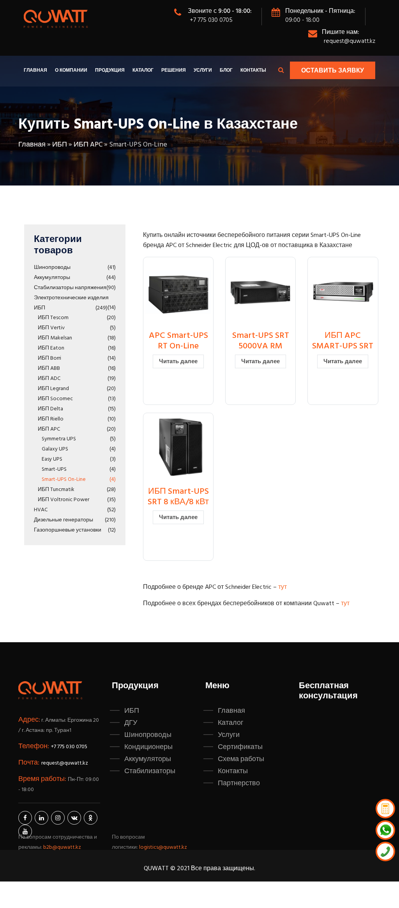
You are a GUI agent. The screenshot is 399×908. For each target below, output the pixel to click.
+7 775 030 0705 (211, 20)
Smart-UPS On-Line (64, 479)
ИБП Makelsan (55, 338)
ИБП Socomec (55, 398)
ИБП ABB (49, 368)
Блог (226, 70)
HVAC (41, 509)
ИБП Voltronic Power (63, 499)
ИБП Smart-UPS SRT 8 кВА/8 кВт (178, 497)
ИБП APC (88, 144)
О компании (71, 70)
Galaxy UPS (55, 449)
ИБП (59, 144)
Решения (173, 70)
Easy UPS (52, 459)
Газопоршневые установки (67, 530)
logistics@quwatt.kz (163, 847)
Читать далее (178, 361)
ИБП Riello (51, 419)
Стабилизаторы (149, 771)
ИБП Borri (49, 358)
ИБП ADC (49, 378)
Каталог (143, 70)
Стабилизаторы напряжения (70, 287)
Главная (35, 70)
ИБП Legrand (53, 388)
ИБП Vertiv (51, 327)
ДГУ (130, 722)
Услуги (203, 70)
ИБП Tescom (53, 317)
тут (282, 587)
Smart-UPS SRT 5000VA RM (260, 341)
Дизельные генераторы (63, 520)
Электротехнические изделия (71, 297)
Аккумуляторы (52, 277)
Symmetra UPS (59, 439)
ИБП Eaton (51, 348)
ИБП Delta (50, 409)
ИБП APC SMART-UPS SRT (342, 341)
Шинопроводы (52, 267)
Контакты (253, 70)
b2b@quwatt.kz (62, 847)
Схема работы (241, 759)
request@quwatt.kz (349, 41)
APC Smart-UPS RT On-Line (178, 341)
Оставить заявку (332, 71)
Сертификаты (240, 747)
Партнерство (239, 783)
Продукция (110, 70)
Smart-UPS (54, 469)
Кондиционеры (148, 747)
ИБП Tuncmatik (56, 489)
